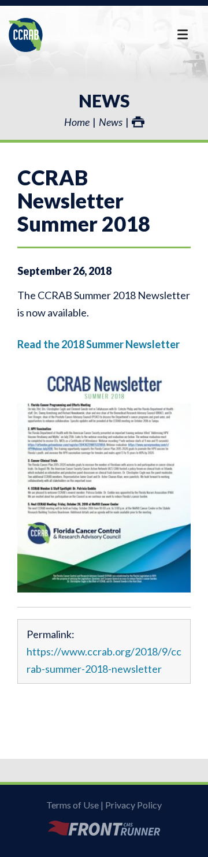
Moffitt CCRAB (26, 34)
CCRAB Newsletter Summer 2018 (83, 200)
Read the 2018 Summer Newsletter (98, 344)
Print (138, 121)
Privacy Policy (133, 804)
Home (77, 121)
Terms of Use (72, 804)
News (104, 100)
